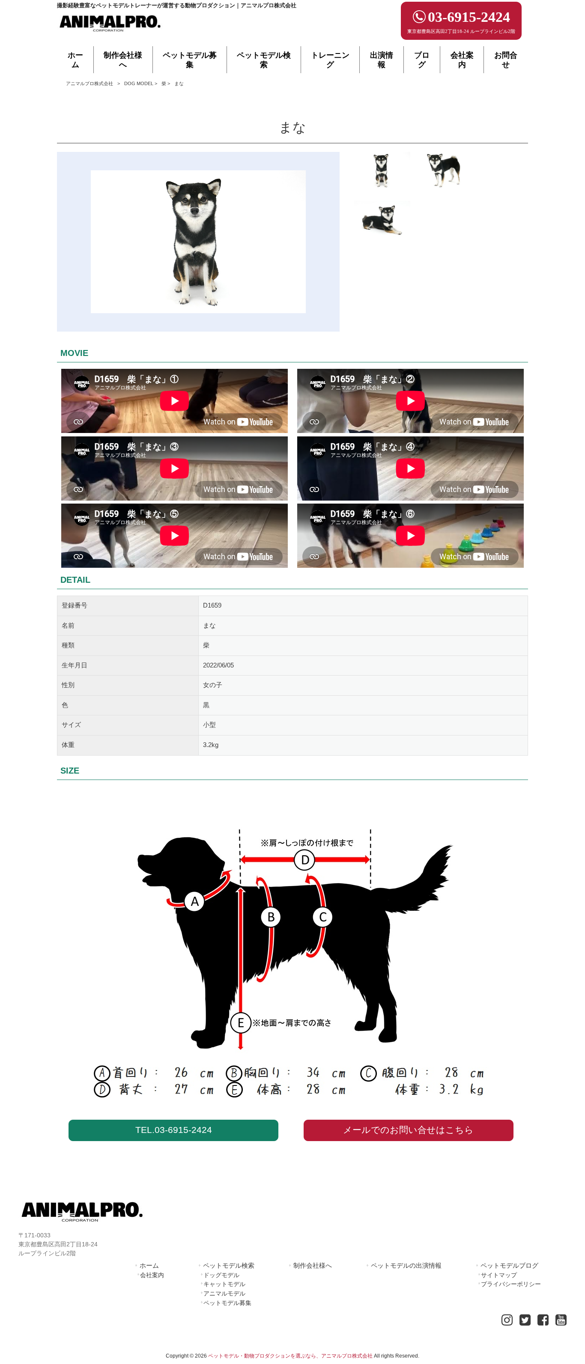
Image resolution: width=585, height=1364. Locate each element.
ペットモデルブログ (509, 1265)
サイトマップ (499, 1275)
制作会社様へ (312, 1265)
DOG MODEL (138, 83)
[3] (447, 172)
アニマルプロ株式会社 (89, 83)
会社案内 (152, 1275)
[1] (382, 172)
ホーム (149, 1265)
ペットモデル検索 (228, 1265)
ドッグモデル (221, 1275)
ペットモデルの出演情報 (406, 1265)
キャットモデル (224, 1284)
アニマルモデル (224, 1293)
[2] (382, 221)
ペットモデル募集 (227, 1302)
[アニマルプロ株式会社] (110, 34)
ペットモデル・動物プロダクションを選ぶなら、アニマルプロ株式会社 (290, 1356)
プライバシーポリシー (511, 1284)
